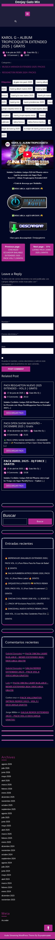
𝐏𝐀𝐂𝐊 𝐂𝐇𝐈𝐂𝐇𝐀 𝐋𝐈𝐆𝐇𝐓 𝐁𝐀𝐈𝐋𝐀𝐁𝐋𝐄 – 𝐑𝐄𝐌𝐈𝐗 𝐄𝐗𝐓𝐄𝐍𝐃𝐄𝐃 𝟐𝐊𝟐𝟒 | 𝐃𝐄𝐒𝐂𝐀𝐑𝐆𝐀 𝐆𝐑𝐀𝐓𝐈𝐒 (26, 657)
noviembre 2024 (8, 850)
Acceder (5, 920)
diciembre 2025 (8, 797)
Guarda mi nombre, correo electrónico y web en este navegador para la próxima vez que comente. (23, 362)
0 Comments (13, 397)
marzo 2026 (7, 784)
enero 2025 (6, 842)
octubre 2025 (7, 805)
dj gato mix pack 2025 (23, 82)
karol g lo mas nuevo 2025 (22, 95)
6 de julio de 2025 (13, 52)
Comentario (7, 284)
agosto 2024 (7, 863)
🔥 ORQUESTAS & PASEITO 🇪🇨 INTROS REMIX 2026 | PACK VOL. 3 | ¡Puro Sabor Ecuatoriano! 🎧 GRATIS (26, 588)
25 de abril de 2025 (15, 469)
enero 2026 (6, 793)
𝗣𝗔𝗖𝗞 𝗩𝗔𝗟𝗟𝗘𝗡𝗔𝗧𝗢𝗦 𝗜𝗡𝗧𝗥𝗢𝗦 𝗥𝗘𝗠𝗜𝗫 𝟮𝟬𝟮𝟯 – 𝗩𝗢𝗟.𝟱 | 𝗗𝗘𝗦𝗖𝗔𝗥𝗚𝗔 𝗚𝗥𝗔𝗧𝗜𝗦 (24, 701)
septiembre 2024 (8, 858)
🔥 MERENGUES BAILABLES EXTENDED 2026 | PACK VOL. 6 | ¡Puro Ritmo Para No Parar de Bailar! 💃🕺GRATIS (27, 563)
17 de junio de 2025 (16, 393)
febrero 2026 (7, 789)
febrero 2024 (7, 887)
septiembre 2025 (8, 809)
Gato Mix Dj (32, 52)
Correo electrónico (10, 334)
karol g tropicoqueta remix (24, 115)
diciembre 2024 (8, 846)
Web (3, 347)
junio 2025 (6, 822)
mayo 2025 (6, 826)
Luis (8, 683)
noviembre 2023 (8, 900)
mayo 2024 (6, 875)
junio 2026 (6, 772)
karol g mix (14, 102)
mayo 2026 (6, 776)
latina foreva (19, 122)
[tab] (27, 14)
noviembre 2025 (8, 801)
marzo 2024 (7, 883)
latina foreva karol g (36, 122)
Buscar (40, 521)
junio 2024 (6, 871)
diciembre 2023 (8, 895)
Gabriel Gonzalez (14, 654)
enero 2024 (6, 891)
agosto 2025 (7, 813)
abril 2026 (6, 780)
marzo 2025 (7, 834)
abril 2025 (6, 830)
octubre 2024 (7, 854)
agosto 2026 (7, 764)
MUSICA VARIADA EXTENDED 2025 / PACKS (23, 67)
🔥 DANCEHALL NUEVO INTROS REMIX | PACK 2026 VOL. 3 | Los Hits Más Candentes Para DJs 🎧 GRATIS (27, 614)
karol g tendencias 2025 (34, 102)
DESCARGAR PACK (16, 413)
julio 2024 (5, 867)
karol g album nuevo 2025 (21, 89)
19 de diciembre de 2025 (18, 431)
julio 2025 (5, 817)
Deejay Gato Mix (27, 2)
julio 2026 (5, 768)
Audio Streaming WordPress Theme (19, 935)
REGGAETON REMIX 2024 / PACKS (19, 72)
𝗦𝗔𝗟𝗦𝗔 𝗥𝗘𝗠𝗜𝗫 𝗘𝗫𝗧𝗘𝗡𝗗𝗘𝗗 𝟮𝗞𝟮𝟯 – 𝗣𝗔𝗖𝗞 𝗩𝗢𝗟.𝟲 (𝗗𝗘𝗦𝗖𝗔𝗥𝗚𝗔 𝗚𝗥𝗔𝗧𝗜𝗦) (23, 672)
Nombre (6, 322)
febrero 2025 (7, 838)
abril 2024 (6, 879)
